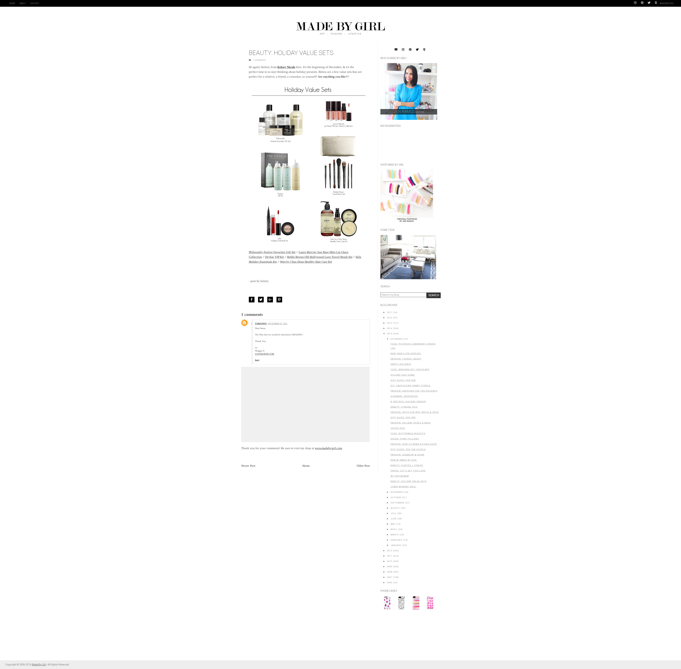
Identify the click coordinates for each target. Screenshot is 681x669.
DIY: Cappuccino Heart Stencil (411, 385)
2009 (389, 566)
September (397, 503)
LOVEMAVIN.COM (264, 354)
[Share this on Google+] (271, 299)
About (23, 3)
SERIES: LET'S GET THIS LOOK (408, 471)
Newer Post (248, 465)
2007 (389, 577)
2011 (389, 556)
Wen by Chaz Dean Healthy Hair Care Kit (306, 261)
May (393, 524)
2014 (389, 328)
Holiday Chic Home (403, 375)
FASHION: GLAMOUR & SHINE (407, 455)
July (393, 513)
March (395, 535)
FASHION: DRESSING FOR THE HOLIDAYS (414, 391)
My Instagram (400, 476)
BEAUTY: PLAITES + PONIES (407, 465)
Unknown (261, 323)
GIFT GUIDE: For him (403, 380)
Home (12, 3)
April (394, 529)
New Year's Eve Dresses (406, 353)
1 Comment (259, 60)
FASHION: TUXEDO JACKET (406, 359)
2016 (389, 318)
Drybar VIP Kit (274, 257)
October (396, 497)
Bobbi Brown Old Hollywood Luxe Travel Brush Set (319, 257)
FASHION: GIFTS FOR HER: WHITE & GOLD (415, 412)
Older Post (363, 465)
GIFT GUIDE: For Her (403, 417)
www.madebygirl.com (328, 448)
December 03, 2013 (277, 323)
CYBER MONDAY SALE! (403, 487)
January (396, 545)
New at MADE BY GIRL (404, 460)
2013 (389, 334)
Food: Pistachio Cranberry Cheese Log (413, 346)
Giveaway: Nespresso (404, 396)
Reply (257, 360)
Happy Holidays (401, 364)
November (397, 492)
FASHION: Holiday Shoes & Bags (411, 423)
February (397, 540)
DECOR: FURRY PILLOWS (405, 439)
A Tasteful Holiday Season (408, 401)
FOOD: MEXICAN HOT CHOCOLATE (410, 369)
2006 (389, 582)
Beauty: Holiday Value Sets (409, 481)
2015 (389, 323)
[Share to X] (261, 299)
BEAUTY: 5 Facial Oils (404, 407)
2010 (389, 561)
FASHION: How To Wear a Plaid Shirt (414, 444)
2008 (389, 572)
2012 (389, 551)
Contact (34, 3)
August (395, 508)
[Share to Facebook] (252, 299)
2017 (389, 312)
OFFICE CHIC (398, 428)
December (397, 339)
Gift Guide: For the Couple (408, 449)
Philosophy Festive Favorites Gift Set (272, 252)
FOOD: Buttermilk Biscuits (408, 433)
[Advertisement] (407, 637)
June (394, 519)
